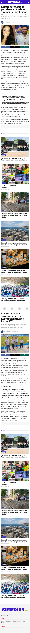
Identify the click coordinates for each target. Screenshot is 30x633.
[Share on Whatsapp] (24, 47)
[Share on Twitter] (15, 47)
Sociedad (19, 621)
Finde (24, 621)
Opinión (2, 622)
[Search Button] (28, 2)
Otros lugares (8, 621)
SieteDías (8, 22)
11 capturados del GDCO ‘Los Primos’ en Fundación (15, 100)
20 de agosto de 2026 (6, 246)
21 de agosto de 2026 (5, 189)
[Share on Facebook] (5, 47)
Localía (4, 155)
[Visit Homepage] (15, 2)
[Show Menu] (1, 2)
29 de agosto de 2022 (16, 22)
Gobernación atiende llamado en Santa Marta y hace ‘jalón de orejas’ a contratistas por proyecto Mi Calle (15, 215)
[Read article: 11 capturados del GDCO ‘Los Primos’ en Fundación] (15, 174)
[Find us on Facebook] (1, 629)
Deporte (14, 621)
